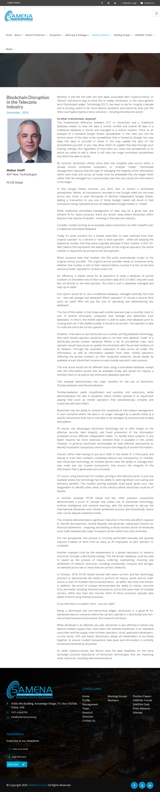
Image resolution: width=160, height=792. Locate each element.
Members (113, 700)
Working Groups (122, 34)
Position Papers (142, 696)
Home (9, 34)
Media (9, 49)
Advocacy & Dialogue (76, 34)
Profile (86, 700)
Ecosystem (55, 34)
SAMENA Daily (141, 704)
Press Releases (141, 708)
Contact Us (149, 3)
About (17, 34)
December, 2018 (17, 112)
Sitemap (137, 712)
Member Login (130, 3)
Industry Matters (101, 34)
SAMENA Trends (143, 34)
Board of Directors (35, 34)
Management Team (90, 706)
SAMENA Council (38, 785)
